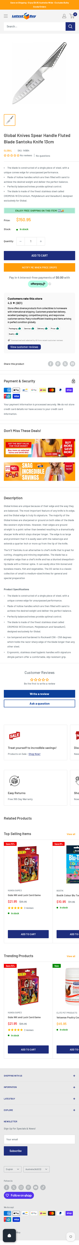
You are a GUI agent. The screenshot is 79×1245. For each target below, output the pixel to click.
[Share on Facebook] (50, 364)
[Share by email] (72, 364)
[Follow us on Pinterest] (28, 1187)
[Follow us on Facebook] (6, 1187)
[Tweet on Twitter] (65, 364)
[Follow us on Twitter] (13, 1187)
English (9, 1169)
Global (8, 150)
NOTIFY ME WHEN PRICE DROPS (39, 267)
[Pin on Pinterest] (58, 364)
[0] (72, 16)
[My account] (64, 16)
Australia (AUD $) (33, 1169)
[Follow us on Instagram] (21, 1187)
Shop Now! (34, 753)
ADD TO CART (39, 255)
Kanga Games (15, 890)
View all (71, 834)
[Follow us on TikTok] (43, 1187)
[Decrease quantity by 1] (20, 241)
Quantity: (9, 241)
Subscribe (16, 1150)
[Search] (70, 26)
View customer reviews (24, 347)
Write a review (39, 694)
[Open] (9, 1235)
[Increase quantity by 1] (41, 241)
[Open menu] (6, 16)
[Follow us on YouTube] (35, 1187)
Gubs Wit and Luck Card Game (24, 895)
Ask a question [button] (40, 703)
